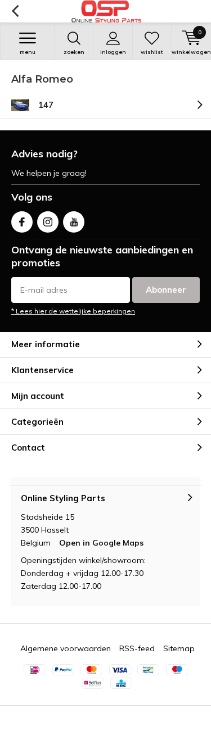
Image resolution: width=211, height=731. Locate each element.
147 (45, 104)
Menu (27, 52)
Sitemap (179, 648)
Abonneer (166, 289)
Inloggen (113, 52)
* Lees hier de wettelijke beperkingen (73, 311)
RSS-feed (137, 648)
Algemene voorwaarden (65, 648)
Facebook (22, 222)
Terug (15, 11)
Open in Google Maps (101, 543)
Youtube (73, 222)
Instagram (48, 222)
